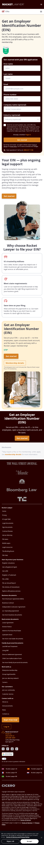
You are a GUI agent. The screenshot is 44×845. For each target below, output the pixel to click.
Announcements (7, 706)
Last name (8, 74)
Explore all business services (11, 591)
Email (6, 84)
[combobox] (22, 119)
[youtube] (16, 749)
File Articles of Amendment (10, 587)
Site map (5, 555)
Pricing (4, 515)
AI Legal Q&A (6, 519)
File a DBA (5, 579)
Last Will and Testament (9, 646)
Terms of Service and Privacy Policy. (18, 837)
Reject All (10, 841)
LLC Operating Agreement (10, 611)
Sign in (28, 135)
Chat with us (9, 736)
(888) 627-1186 (28, 150)
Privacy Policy (13, 146)
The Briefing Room (8, 551)
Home (4, 511)
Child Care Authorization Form (12, 658)
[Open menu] (41, 4)
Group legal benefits (8, 674)
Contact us (5, 714)
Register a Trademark (9, 575)
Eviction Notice (7, 627)
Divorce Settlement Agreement (12, 654)
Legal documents (7, 523)
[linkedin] (7, 749)
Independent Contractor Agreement (13, 607)
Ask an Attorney (7, 535)
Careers (4, 682)
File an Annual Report (9, 583)
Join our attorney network (10, 678)
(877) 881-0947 (10, 738)
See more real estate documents (12, 639)
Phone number (10, 94)
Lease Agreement (7, 623)
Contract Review (7, 531)
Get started (22, 140)
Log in (6, 726)
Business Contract (8, 603)
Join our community (8, 690)
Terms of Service (25, 820)
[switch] (4, 759)
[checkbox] (5, 125)
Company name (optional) (15, 105)
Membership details (15, 363)
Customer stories (7, 694)
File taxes (5, 539)
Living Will (5, 650)
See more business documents (12, 615)
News (4, 710)
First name (8, 64)
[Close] (41, 837)
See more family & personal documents (15, 662)
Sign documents (7, 527)
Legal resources (7, 547)
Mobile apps (6, 543)
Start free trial (10, 720)
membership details (13, 454)
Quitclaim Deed (7, 635)
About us (5, 702)
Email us (8, 734)
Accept (29, 841)
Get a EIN (5, 571)
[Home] (13, 4)
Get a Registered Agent (9, 567)
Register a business (8, 563)
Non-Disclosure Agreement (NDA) (13, 599)
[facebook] (3, 749)
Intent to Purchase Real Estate (11, 631)
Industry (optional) (12, 115)
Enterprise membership (9, 670)
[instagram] (12, 749)
